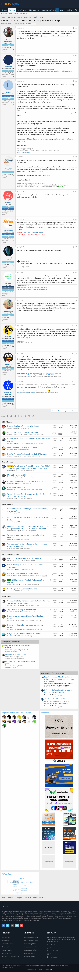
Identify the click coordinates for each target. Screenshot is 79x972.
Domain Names (25, 513)
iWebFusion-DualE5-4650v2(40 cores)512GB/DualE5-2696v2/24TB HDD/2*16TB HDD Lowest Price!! (56, 701)
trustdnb (9, 636)
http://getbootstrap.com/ (53, 91)
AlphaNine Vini (73, 440)
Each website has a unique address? (22, 447)
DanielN (74, 575)
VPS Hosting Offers (30, 531)
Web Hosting (20, 393)
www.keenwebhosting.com (37, 183)
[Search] (76, 10)
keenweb (8, 168)
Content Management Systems (14, 658)
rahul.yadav (8, 311)
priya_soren (73, 560)
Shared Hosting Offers (27, 470)
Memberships (34, 10)
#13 (76, 381)
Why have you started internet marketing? (24, 634)
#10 (76, 300)
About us (40, 970)
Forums (12, 10)
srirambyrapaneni (12, 584)
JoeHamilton (10, 560)
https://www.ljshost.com (23, 152)
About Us (52, 944)
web (34, 24)
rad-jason (8, 364)
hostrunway (10, 483)
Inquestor (74, 581)
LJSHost (8, 92)
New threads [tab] (16, 642)
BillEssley (10, 449)
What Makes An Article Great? (15, 655)
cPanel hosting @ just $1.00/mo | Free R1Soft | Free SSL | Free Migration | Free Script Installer (28, 467)
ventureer (74, 482)
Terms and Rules (32, 970)
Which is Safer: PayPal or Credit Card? (22, 573)
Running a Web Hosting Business (29, 620)
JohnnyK (8, 258)
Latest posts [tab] (6, 642)
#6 (76, 219)
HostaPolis (74, 476)
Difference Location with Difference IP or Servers (27, 481)
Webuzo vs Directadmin (17, 487)
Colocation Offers (29, 953)
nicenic (9, 513)
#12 (76, 353)
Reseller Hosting (30, 393)
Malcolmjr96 (73, 611)
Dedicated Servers (7, 944)
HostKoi (75, 617)
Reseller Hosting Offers (31, 941)
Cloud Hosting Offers (28, 569)
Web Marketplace (29, 956)
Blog (51, 948)
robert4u (74, 626)
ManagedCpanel (12, 605)
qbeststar (74, 590)
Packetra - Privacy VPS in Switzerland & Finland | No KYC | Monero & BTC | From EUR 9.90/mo (59, 679)
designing (28, 24)
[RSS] (51, 970)
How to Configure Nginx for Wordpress (23, 426)
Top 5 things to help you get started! (22, 610)
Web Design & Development (10, 956)
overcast (9, 591)
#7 (76, 247)
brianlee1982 (73, 635)
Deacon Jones (11, 498)
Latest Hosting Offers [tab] (47, 673)
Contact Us (53, 954)
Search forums (13, 13)
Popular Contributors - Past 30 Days (16, 712)
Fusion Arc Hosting (8, 393)
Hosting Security (7, 950)
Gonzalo (9, 428)
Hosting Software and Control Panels (33, 434)
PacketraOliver (11, 531)
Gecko (9, 620)
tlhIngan (9, 490)
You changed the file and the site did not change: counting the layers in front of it (27, 545)
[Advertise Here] (48, 847)
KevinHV (9, 470)
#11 (76, 325)
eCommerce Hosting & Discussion (31, 576)
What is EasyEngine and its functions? (22, 432)
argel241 (9, 576)
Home (4, 10)
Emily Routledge (7, 24)
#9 (76, 272)
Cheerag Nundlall (72, 602)
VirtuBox (8, 67)
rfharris (8, 202)
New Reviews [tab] (60, 673)
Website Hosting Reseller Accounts (34, 232)
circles (75, 434)
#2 (76, 56)
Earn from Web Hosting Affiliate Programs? (24, 558)
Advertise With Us (55, 951)
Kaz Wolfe (10, 443)
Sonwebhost (8, 230)
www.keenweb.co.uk (23, 183)
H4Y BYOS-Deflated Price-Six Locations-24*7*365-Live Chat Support (58, 691)
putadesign (25, 261)
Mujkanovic (10, 629)
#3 (76, 81)
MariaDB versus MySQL (16, 475)
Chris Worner (11, 548)
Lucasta (75, 495)
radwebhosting (73, 519)
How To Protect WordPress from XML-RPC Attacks (27, 454)
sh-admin (74, 489)
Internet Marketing (26, 636)
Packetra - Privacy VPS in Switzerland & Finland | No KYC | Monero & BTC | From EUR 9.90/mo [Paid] (28, 527)
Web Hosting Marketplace (51, 10)
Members (23, 13)
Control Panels (6, 953)
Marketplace (53, 957)
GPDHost (8, 283)
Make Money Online (29, 560)
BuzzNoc (8, 336)
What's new (22, 10)
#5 (76, 191)
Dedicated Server (10, 668)
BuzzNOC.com (21, 341)
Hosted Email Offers (30, 950)
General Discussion (29, 612)
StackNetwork (73, 449)
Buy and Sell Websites (33, 584)
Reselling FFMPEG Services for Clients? (22, 589)
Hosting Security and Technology (31, 456)
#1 (76, 28)
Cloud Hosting (27, 483)
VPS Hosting (25, 449)
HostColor (10, 569)
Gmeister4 (10, 434)
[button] (27, 10)
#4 (76, 157)
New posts (4, 13)
